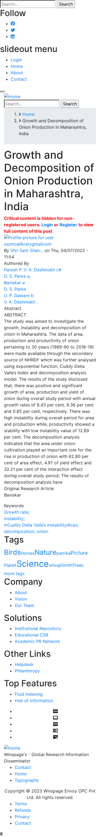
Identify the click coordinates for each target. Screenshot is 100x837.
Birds (12, 552)
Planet (10, 565)
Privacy (22, 816)
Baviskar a (14, 282)
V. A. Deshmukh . (21, 302)
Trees (78, 565)
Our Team (24, 605)
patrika (64, 553)
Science (33, 563)
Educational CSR (31, 635)
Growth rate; (16, 512)
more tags (14, 573)
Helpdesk (24, 664)
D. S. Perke (15, 289)
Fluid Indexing (29, 694)
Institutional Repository (38, 628)
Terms (21, 803)
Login (16, 59)
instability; (14, 518)
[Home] (12, 96)
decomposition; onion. (26, 531)
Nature (46, 552)
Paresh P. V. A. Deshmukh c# (32, 269)
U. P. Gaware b (19, 295)
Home (17, 66)
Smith (67, 565)
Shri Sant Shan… (26, 250)
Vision (21, 599)
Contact (19, 79)
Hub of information (34, 700)
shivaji (55, 565)
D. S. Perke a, (17, 276)
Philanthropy (27, 670)
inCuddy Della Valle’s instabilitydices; (41, 525)
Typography (27, 780)
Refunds (23, 810)
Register (68, 224)
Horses (28, 553)
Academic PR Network (37, 641)
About (17, 72)
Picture (79, 553)
